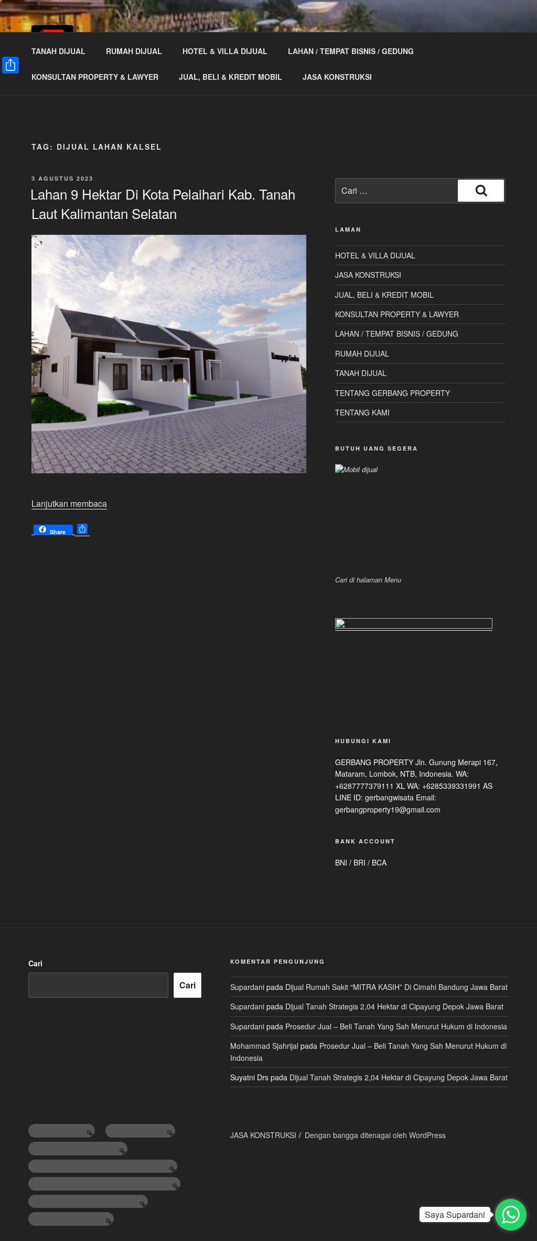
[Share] (10, 65)
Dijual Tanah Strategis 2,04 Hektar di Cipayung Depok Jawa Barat (394, 1006)
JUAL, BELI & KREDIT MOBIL (230, 76)
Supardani (247, 987)
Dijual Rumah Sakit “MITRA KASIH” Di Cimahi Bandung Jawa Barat (396, 987)
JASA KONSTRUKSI (337, 76)
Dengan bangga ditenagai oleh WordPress (375, 1135)
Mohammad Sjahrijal (264, 1045)
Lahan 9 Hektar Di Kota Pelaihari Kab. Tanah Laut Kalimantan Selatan (162, 203)
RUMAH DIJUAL (134, 51)
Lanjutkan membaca (69, 503)
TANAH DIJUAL (58, 51)
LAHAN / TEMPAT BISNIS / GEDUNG (351, 51)
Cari (35, 963)
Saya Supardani (455, 1214)
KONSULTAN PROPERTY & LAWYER (94, 76)
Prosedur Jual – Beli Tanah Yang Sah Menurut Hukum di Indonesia (396, 1026)
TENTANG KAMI (362, 412)
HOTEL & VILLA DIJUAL (224, 51)
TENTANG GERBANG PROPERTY (392, 393)
